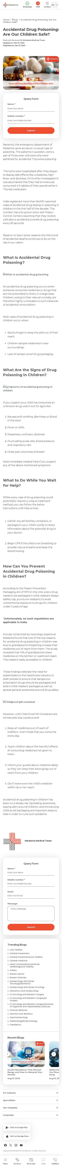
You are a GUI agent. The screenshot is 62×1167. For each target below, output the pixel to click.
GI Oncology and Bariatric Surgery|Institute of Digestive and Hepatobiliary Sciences (31, 1005)
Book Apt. (31, 1164)
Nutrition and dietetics (21, 1013)
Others (13, 970)
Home (6, 19)
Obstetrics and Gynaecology (24, 991)
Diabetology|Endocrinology (23, 1021)
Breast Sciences (18, 977)
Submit (31, 130)
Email (10, 891)
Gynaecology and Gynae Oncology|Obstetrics (22, 982)
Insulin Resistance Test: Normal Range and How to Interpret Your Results (25, 1072)
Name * (11, 104)
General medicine (18, 960)
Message (12, 903)
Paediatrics (15, 1024)
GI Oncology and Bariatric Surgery (27, 994)
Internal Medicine (18, 1010)
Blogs (15, 19)
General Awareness (19, 953)
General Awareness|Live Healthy (26, 957)
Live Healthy (16, 949)
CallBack (55, 1164)
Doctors (17, 1164)
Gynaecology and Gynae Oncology (27, 987)
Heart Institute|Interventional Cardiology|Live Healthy (24, 965)
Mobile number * (16, 116)
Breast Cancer (17, 974)
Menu (5, 1164)
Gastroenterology (19, 1017)
